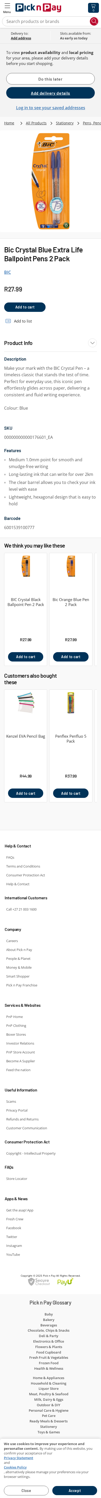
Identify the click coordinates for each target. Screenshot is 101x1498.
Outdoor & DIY (48, 1405)
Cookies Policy (15, 1467)
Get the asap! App (19, 1210)
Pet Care (48, 1415)
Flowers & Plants (48, 1346)
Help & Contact (18, 884)
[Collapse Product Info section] (92, 342)
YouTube (13, 1254)
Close (26, 1490)
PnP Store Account (20, 1052)
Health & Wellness (48, 1368)
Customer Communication (26, 1128)
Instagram (14, 1245)
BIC (7, 272)
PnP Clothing (16, 1025)
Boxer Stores (16, 1034)
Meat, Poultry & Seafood (48, 1394)
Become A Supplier (20, 1061)
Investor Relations (20, 1043)
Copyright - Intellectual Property (31, 1153)
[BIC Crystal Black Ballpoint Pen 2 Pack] (25, 569)
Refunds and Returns (22, 1119)
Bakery (48, 1319)
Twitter (11, 1236)
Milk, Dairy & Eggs (48, 1399)
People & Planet (18, 958)
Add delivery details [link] (50, 92)
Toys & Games (49, 1432)
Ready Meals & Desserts (49, 1421)
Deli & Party (48, 1335)
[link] (29, 38)
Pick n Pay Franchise (21, 985)
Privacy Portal (16, 1110)
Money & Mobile (19, 967)
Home (9, 122)
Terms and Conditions (23, 866)
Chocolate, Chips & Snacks (48, 1330)
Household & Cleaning (48, 1383)
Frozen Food (49, 1363)
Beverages (48, 1325)
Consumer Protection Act (25, 875)
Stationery (65, 122)
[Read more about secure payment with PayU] (50, 1282)
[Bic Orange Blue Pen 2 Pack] (70, 569)
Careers (12, 940)
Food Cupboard (48, 1352)
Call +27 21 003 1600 (21, 909)
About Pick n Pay (19, 949)
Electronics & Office (48, 1341)
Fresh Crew (14, 1219)
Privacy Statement (18, 1457)
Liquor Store (49, 1388)
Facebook (13, 1228)
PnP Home (14, 1016)
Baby (49, 1314)
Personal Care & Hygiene (48, 1410)
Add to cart (24, 307)
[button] (7, 8)
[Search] (94, 21)
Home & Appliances (48, 1377)
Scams (11, 1101)
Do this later (50, 78)
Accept (75, 1490)
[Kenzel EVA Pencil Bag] (25, 706)
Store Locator (16, 1178)
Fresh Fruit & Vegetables (48, 1357)
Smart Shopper (18, 976)
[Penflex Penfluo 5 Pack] (70, 706)
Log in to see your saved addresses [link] (50, 108)
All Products (36, 122)
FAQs (10, 857)
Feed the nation (18, 1070)
